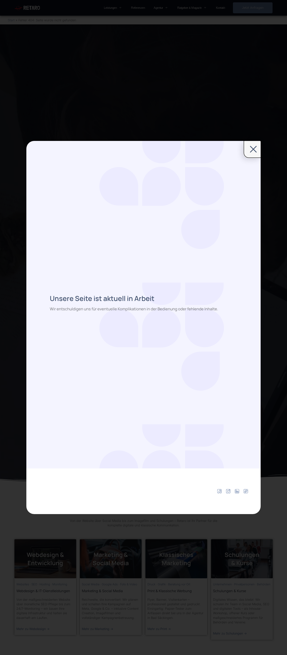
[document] (143, 327)
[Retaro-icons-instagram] (228, 491)
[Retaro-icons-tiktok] (246, 491)
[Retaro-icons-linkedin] (237, 491)
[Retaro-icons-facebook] (219, 491)
